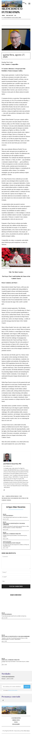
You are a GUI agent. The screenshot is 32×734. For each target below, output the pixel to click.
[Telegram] (19, 24)
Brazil (3, 15)
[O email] (16, 24)
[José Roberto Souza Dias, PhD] (7, 457)
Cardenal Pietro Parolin (12, 496)
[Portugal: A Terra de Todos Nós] (16, 649)
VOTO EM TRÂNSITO (8, 515)
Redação (4, 678)
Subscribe (27, 686)
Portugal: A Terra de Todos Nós (12, 533)
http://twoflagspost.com (7, 466)
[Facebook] (8, 24)
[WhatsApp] (12, 24)
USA (15, 15)
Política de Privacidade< (13, 690)
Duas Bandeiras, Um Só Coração (11, 543)
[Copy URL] (23, 24)
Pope (20, 496)
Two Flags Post (9, 15)
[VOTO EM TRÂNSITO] (16, 604)
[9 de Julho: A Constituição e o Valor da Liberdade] (16, 626)
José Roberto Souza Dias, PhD (12, 17)
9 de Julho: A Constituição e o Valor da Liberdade (14, 524)
